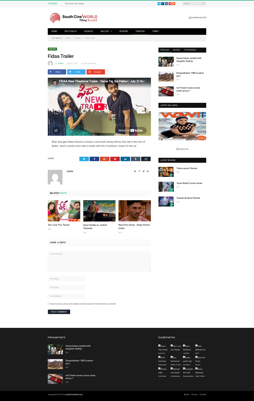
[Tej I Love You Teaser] (64, 210)
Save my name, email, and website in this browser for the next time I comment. (83, 304)
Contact (203, 394)
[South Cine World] (73, 17)
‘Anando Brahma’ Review (188, 198)
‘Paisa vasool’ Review (186, 168)
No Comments (90, 63)
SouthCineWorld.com (74, 394)
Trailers (140, 31)
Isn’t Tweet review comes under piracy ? (188, 89)
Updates (88, 31)
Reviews (124, 31)
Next (203, 126)
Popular (165, 50)
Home (54, 31)
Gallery (105, 31)
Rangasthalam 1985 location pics (190, 74)
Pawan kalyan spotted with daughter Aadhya (188, 59)
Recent (176, 50)
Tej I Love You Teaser (74, 3)
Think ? (155, 31)
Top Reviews (190, 50)
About (186, 394)
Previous (162, 126)
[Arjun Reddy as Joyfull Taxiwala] (99, 210)
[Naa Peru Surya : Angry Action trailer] (134, 210)
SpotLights (71, 31)
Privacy (194, 394)
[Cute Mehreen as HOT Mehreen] (182, 126)
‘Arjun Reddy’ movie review (189, 183)
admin (61, 63)
